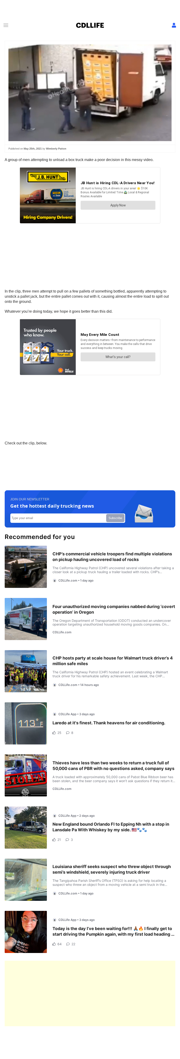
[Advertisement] (90, 993)
